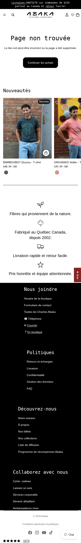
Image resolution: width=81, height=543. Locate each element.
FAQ (29, 388)
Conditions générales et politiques (40, 524)
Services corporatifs (25, 494)
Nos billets (24, 431)
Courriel (32, 325)
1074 (26, 540)
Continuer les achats (40, 62)
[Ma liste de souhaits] (72, 15)
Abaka (44, 516)
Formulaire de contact (37, 305)
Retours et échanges (40, 361)
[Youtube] (44, 532)
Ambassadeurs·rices (26, 508)
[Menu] (4, 14)
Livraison (19, 2)
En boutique (34, 332)
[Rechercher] (13, 15)
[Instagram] (37, 532)
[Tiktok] (51, 532)
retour (50, 6)
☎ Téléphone (32, 318)
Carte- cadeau (22, 481)
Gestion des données (40, 381)
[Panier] (78, 15)
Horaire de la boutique (38, 298)
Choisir (49, 152)
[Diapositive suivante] (73, 136)
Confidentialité (35, 375)
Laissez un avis (22, 488)
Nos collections (27, 438)
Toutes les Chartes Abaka (40, 311)
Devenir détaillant (24, 501)
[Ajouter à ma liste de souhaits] (6, 102)
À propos (23, 424)
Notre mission (26, 418)
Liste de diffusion (28, 444)
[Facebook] (30, 532)
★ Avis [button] (77, 275)
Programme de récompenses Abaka (40, 451)
